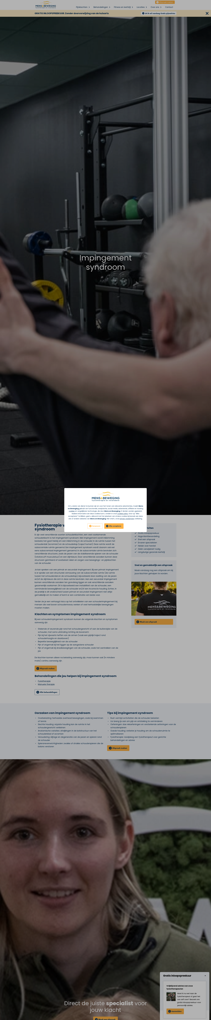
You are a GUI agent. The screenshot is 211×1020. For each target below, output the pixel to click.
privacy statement (127, 519)
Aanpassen (96, 526)
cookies (72, 511)
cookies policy (122, 514)
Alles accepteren (115, 526)
